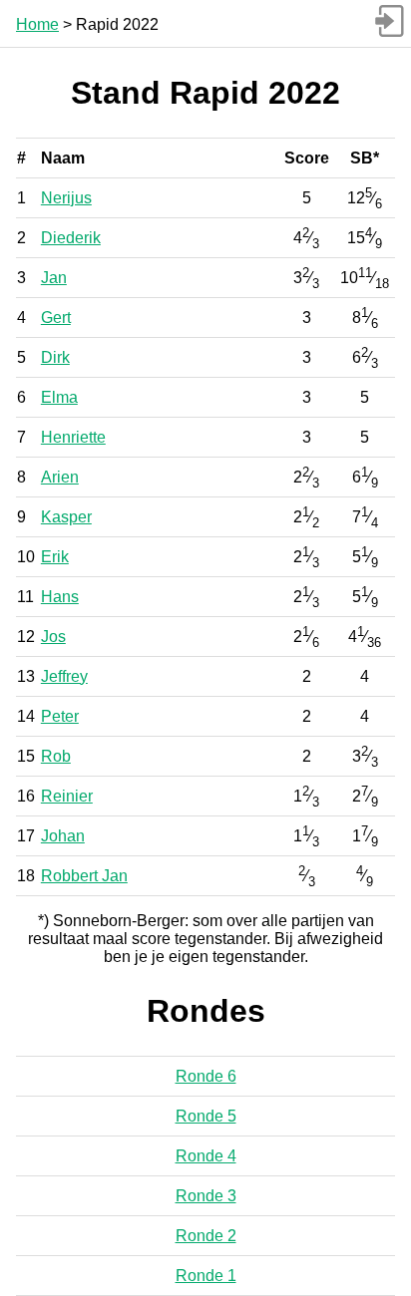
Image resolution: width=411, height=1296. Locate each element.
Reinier (67, 796)
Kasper (66, 516)
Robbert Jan (84, 875)
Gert (56, 317)
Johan (63, 835)
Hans (60, 596)
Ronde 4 (206, 1155)
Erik (55, 556)
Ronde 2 (206, 1235)
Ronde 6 (206, 1076)
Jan (54, 277)
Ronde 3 (206, 1195)
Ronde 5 (206, 1116)
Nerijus (66, 197)
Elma (59, 397)
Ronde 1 (206, 1275)
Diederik (71, 237)
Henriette (73, 437)
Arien (60, 477)
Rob (56, 756)
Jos (53, 636)
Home (37, 24)
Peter (60, 716)
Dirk (55, 357)
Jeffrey (64, 676)
